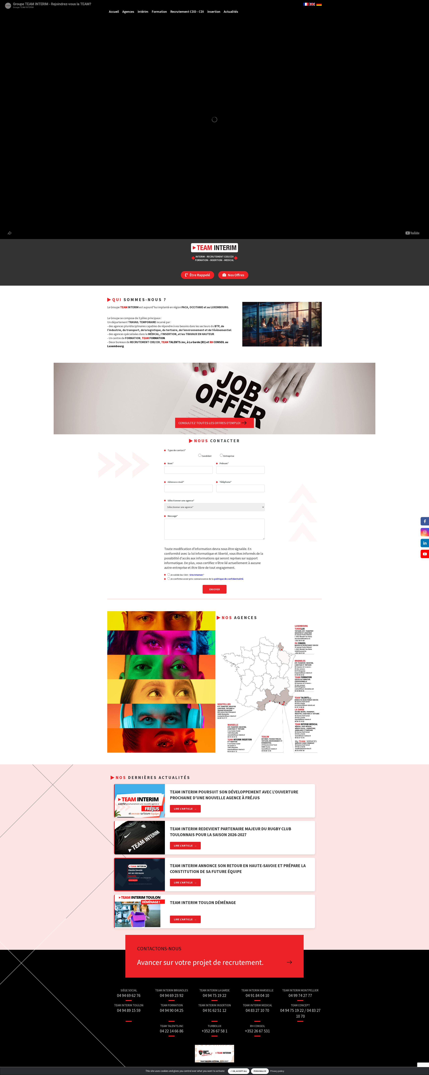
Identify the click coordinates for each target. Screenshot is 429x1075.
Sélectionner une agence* (181, 500)
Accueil (114, 11)
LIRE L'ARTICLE (183, 808)
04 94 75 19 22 (214, 995)
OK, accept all (239, 1071)
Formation (159, 11)
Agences (128, 11)
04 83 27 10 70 (257, 1010)
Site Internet (196, 574)
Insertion (213, 11)
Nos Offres (236, 275)
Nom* (170, 463)
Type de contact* (177, 450)
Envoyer (214, 589)
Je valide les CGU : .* (187, 574)
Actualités (231, 11)
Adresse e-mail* (176, 481)
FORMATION (153, 338)
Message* (173, 515)
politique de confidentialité (228, 578)
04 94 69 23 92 (171, 995)
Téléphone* (225, 481)
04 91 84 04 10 (257, 995)
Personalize (260, 1071)
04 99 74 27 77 (300, 995)
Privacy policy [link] (277, 1070)
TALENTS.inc (173, 342)
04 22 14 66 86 (171, 1031)
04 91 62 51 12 (214, 1010)
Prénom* (224, 463)
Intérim (143, 11)
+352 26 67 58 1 (214, 1031)
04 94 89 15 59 (128, 1010)
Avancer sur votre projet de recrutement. (200, 962)
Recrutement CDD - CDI (187, 11)
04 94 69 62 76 (128, 995)
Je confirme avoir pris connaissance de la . (207, 578)
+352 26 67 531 (257, 1031)
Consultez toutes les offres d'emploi (209, 423)
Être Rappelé (200, 275)
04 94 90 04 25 (171, 1010)
